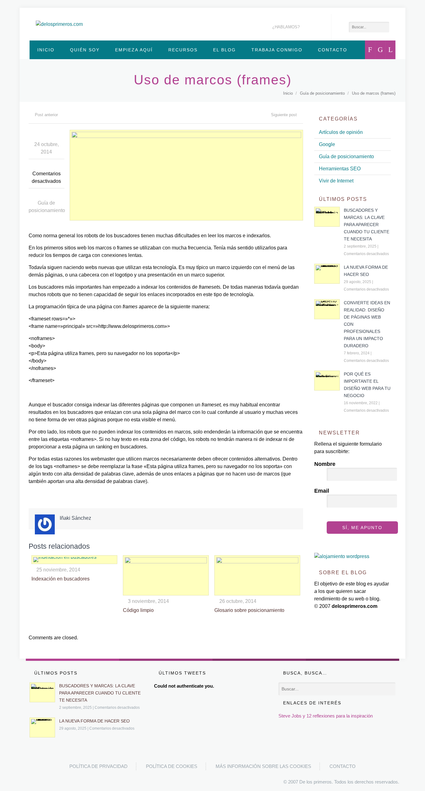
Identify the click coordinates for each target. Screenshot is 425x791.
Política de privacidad (98, 766)
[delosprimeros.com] (59, 24)
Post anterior (46, 114)
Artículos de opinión (341, 132)
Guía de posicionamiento (322, 93)
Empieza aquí (134, 49)
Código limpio (138, 610)
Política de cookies (171, 766)
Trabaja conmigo (276, 49)
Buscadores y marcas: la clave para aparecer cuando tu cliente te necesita (366, 224)
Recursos (183, 49)
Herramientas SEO (340, 168)
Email (321, 491)
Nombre (324, 464)
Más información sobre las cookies (263, 766)
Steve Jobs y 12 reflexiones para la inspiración (325, 715)
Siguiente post (284, 114)
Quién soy (85, 49)
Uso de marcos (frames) (373, 93)
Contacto (332, 49)
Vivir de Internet (336, 180)
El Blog (224, 49)
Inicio (45, 49)
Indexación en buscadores (60, 578)
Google (327, 144)
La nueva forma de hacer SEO (94, 720)
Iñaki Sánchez (75, 518)
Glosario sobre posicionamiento (249, 610)
